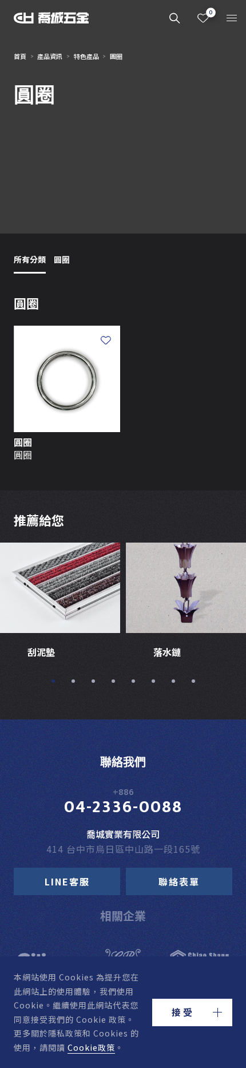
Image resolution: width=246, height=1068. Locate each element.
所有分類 (30, 259)
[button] (192, 1012)
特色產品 (86, 56)
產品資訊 (49, 56)
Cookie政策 (91, 1047)
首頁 (20, 56)
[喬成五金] (51, 18)
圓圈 (62, 259)
